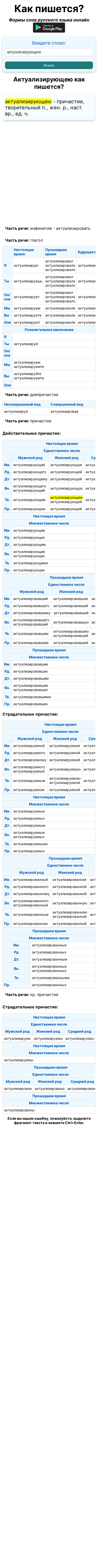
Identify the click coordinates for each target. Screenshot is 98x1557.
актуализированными (50, 977)
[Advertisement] (49, 173)
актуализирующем (29, 509)
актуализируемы (18, 1060)
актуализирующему (30, 479)
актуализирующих (29, 537)
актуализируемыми (30, 844)
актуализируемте (29, 366)
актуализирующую (66, 488)
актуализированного (30, 886)
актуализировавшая (70, 598)
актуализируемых (29, 818)
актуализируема (48, 1038)
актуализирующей (66, 472)
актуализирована (50, 1088)
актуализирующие (29, 530)
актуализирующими (30, 563)
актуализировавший (30, 598)
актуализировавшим (30, 633)
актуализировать (73, 228)
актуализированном (30, 923)
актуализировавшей (70, 606)
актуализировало (60, 269)
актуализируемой (64, 753)
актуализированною (70, 912)
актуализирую (26, 265)
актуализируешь (28, 281)
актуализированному (31, 893)
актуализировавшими (32, 697)
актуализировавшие (30, 664)
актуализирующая (66, 465)
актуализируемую (65, 769)
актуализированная (69, 879)
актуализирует (26, 297)
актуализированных (49, 952)
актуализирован (18, 1088)
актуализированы (19, 1110)
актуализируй (26, 344)
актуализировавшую (71, 622)
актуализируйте (27, 373)
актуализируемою (65, 778)
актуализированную (70, 903)
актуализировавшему (32, 613)
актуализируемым (29, 780)
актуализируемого (29, 753)
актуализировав (64, 411)
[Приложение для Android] (49, 31)
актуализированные (49, 945)
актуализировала (60, 265)
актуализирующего (29, 472)
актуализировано (82, 1088)
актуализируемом (28, 789)
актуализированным (30, 914)
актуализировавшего (31, 606)
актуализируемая (64, 745)
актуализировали (60, 308)
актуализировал (59, 261)
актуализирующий (29, 465)
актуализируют (27, 322)
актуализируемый (28, 745)
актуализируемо (79, 1038)
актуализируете (27, 315)
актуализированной (69, 886)
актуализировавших (30, 671)
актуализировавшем (30, 642)
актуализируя (16, 411)
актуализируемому (29, 760)
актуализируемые (29, 811)
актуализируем (27, 308)
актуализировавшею (71, 631)
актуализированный (30, 879)
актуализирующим (29, 499)
